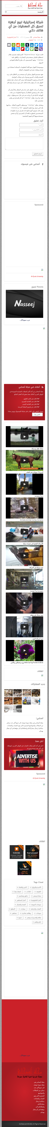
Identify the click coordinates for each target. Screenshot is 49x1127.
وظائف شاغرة (26, 913)
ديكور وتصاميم (23, 896)
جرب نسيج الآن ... (24, 1055)
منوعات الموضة (36, 905)
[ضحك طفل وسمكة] (24, 436)
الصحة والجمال (21, 905)
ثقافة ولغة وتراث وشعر (34, 918)
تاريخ (20, 918)
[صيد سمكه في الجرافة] (24, 555)
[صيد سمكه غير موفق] (24, 603)
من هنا (36, 414)
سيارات (23, 909)
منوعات (38, 913)
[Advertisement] (24, 237)
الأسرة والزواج (36, 887)
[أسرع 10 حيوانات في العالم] (24, 460)
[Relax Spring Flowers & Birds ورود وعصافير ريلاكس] (24, 650)
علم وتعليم (38, 922)
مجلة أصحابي (36, 37)
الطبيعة (38, 892)
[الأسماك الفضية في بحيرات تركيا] (24, 531)
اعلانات (28, 892)
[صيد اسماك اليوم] (24, 626)
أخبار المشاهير (21, 900)
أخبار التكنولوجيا (11, 37)
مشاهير (14, 913)
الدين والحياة (23, 887)
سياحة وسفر (37, 896)
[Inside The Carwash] (24, 579)
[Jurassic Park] (24, 484)
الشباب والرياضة (36, 909)
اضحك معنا (17, 892)
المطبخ (13, 909)
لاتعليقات (30, 40)
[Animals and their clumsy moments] (24, 508)
